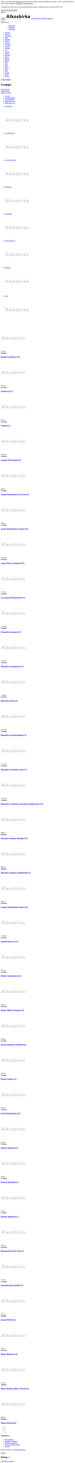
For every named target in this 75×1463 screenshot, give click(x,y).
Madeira (7, 59)
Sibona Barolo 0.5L (9, 1423)
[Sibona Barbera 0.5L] (13, 1347)
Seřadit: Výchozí (6, 93)
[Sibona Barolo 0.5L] (13, 1415)
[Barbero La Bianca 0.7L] (13, 349)
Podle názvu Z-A (10, 103)
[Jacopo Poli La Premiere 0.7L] (13, 556)
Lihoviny (7, 55)
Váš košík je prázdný (7, 1461)
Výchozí (7, 96)
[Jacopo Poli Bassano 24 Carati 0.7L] (13, 487)
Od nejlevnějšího (10, 98)
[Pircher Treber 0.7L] (13, 1072)
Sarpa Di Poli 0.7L (8, 1320)
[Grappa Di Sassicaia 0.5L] (13, 453)
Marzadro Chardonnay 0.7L (12, 666)
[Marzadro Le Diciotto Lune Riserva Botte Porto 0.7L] (13, 797)
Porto (6, 64)
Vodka (7, 74)
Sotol (6, 71)
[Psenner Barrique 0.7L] (13, 1175)
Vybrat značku (5, 89)
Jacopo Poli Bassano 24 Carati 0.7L (15, 494)
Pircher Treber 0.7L (9, 1079)
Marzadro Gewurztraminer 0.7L (14, 735)
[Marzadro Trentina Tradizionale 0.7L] (13, 865)
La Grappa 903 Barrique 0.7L (13, 598)
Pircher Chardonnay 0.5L (11, 976)
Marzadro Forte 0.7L (9, 701)
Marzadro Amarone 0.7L (11, 632)
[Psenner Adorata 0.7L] (13, 1140)
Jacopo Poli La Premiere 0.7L (13, 563)
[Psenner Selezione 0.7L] (13, 1209)
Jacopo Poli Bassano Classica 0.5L (14, 529)
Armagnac (8, 36)
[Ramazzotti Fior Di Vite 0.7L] (13, 1244)
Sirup (6, 69)
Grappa (7, 52)
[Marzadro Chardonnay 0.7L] (13, 659)
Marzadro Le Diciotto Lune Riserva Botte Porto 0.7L (22, 804)
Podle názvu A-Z (10, 101)
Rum (6, 66)
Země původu (5, 91)
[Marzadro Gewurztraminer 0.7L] (13, 728)
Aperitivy (8, 34)
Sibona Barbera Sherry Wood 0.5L (15, 1389)
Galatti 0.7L (6, 426)
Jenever (7, 53)
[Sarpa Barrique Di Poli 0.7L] (13, 1278)
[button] (3, 1453)
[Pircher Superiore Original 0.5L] (13, 1037)
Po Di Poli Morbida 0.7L (11, 1113)
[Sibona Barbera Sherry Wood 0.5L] (13, 1381)
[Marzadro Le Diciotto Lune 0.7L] (13, 762)
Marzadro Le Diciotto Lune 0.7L (14, 770)
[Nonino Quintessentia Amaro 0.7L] (13, 900)
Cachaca (7, 43)
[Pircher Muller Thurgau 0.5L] (13, 1003)
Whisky (7, 76)
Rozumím (19, 3)
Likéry (7, 57)
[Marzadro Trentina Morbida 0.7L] (13, 831)
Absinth (7, 32)
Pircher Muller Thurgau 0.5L (12, 1010)
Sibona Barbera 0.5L (9, 1354)
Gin (6, 50)
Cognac (7, 46)
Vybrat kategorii (6, 79)
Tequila (7, 73)
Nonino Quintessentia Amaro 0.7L (14, 907)
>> (5, 1432)
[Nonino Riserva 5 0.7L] (13, 934)
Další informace (28, 3)
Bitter (6, 38)
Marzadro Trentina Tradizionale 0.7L (16, 873)
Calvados (7, 45)
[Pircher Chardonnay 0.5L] (13, 968)
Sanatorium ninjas (19, 1450)
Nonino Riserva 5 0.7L (10, 941)
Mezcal (7, 60)
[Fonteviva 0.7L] (13, 384)
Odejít (3, 12)
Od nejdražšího (9, 99)
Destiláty (7, 48)
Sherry (7, 67)
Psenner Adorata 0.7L (9, 1148)
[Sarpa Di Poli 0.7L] (13, 1312)
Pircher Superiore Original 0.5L (13, 1045)
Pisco (6, 62)
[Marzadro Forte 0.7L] (13, 693)
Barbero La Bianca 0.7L (10, 357)
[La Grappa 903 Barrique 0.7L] (13, 590)
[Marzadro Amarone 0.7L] (13, 625)
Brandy (7, 41)
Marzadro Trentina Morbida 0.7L (14, 838)
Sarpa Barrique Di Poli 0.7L (12, 1285)
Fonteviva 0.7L (7, 391)
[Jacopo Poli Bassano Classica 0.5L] (13, 521)
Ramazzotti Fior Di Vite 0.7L (12, 1251)
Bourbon (7, 39)
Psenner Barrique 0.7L (10, 1182)
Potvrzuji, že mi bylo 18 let (9, 10)
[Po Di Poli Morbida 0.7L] (13, 1106)
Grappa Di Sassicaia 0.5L (11, 460)
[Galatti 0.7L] (13, 418)
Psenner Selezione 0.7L (10, 1217)
